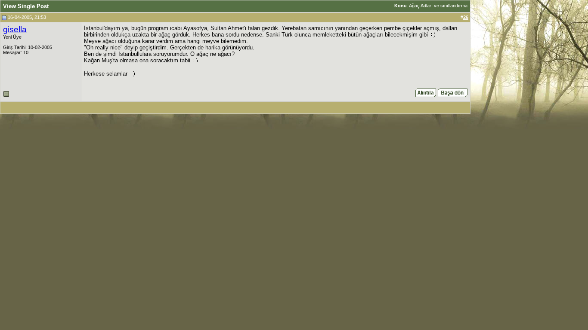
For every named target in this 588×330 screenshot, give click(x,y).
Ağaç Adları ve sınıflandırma (438, 5)
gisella (15, 29)
